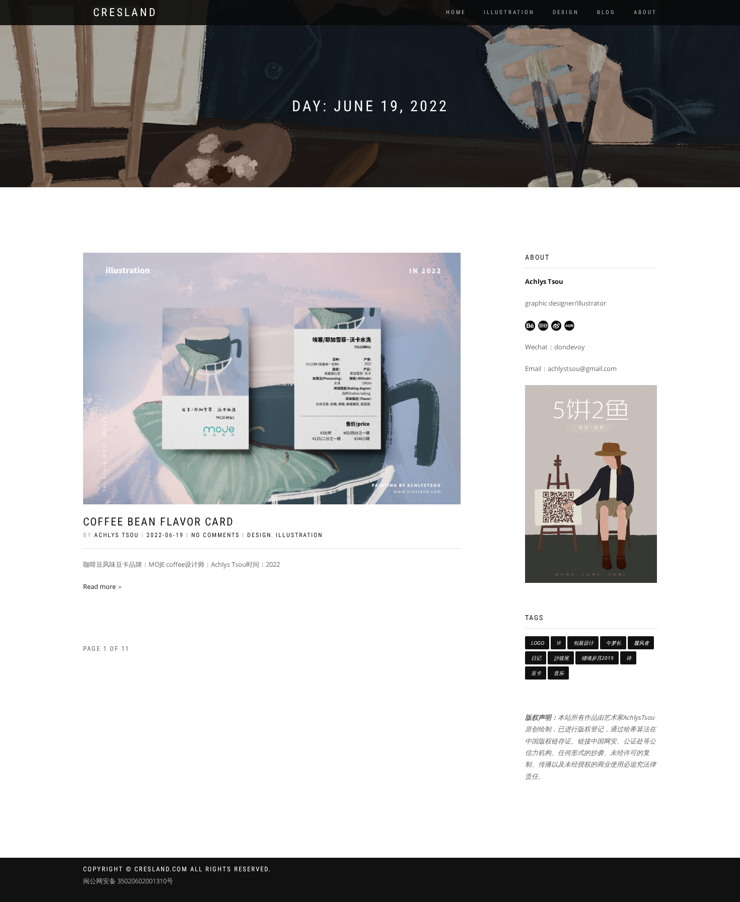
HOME (456, 12)
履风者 (641, 642)
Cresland (125, 13)
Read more (99, 586)
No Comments (215, 535)
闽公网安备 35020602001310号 (128, 880)
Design (259, 535)
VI (559, 642)
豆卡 (536, 672)
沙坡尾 (561, 657)
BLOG (606, 12)
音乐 (559, 672)
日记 (536, 657)
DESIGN (566, 12)
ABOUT (645, 12)
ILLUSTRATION (509, 12)
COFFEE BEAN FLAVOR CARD (158, 521)
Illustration (299, 535)
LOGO (537, 642)
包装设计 (583, 642)
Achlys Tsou (116, 535)
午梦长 (613, 642)
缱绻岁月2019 (597, 657)
